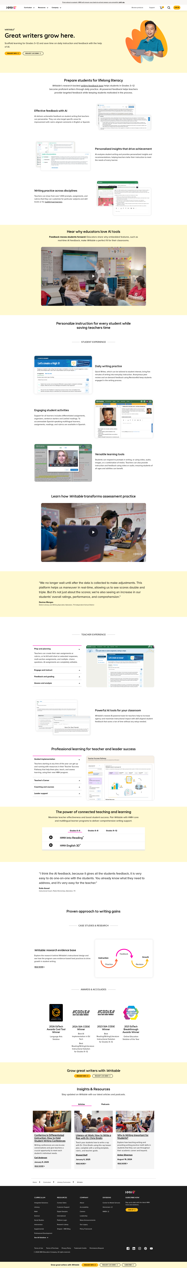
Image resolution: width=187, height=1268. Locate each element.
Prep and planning (42, 649)
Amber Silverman (125, 1155)
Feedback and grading (44, 676)
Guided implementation (44, 759)
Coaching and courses (44, 787)
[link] (12, 7)
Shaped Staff (81, 1155)
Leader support (41, 793)
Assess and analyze (43, 683)
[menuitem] (12, 7)
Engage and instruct (43, 670)
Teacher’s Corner (41, 780)
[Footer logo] (130, 1192)
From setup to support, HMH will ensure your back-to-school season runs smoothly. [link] (93, 2)
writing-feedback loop (92, 85)
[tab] (75, 829)
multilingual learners (53, 202)
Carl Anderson (40, 1158)
